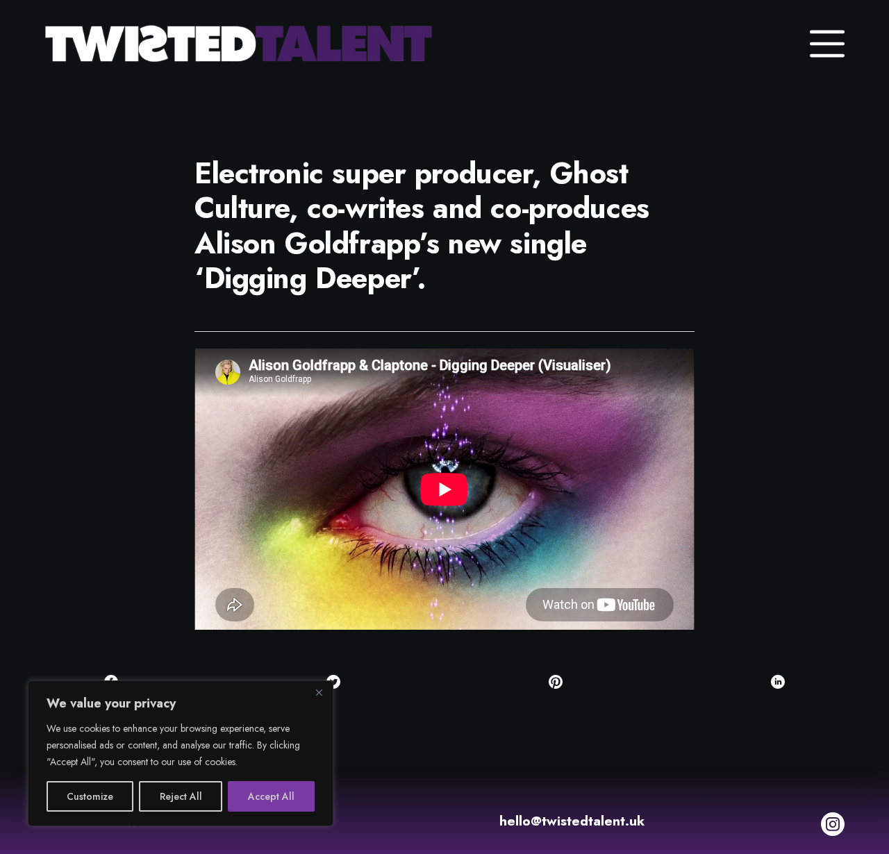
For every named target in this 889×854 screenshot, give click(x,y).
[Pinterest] (555, 681)
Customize (90, 796)
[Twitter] (333, 681)
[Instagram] (833, 824)
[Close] (318, 692)
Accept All (271, 796)
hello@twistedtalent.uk (572, 820)
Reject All (181, 796)
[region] (180, 753)
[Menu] (827, 43)
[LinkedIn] (778, 681)
